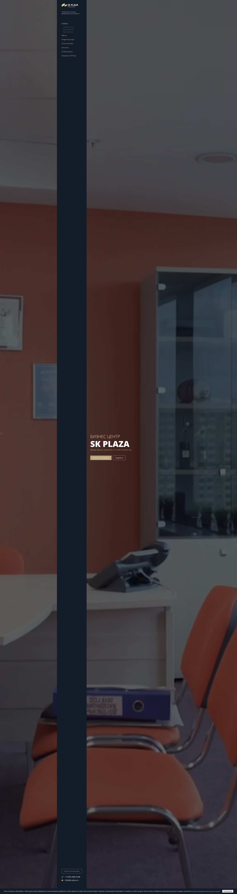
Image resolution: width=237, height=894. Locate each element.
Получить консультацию (72, 871)
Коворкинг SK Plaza (69, 56)
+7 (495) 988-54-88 (72, 877)
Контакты (65, 47)
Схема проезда (67, 43)
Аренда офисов (68, 29)
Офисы (64, 35)
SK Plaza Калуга (67, 52)
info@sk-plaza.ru (72, 880)
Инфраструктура (68, 39)
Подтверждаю (227, 891)
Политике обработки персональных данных (206, 891)
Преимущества (68, 32)
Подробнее (119, 458)
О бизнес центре (68, 27)
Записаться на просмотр (101, 458)
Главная (65, 23)
